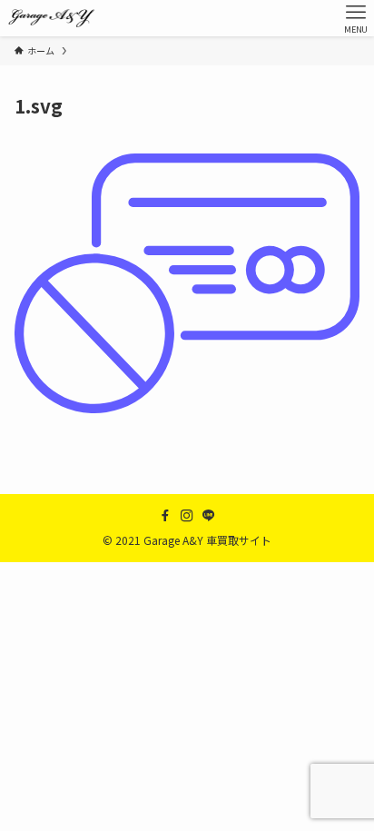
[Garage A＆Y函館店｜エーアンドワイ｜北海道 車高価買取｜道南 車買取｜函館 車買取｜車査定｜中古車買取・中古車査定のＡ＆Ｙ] (51, 18)
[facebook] (165, 516)
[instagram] (187, 516)
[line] (209, 516)
